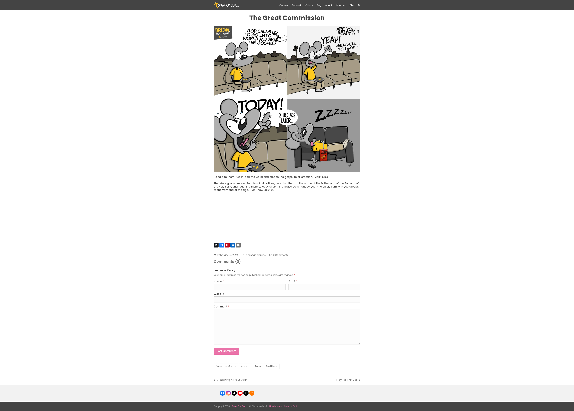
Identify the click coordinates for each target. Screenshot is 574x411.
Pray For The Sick (347, 379)
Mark (258, 366)
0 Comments (280, 255)
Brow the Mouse (226, 366)
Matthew (271, 366)
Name (219, 281)
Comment (221, 306)
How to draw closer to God (283, 406)
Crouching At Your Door (230, 379)
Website (219, 294)
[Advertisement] (287, 218)
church (245, 366)
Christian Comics (256, 255)
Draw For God (239, 406)
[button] (359, 5)
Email (292, 281)
